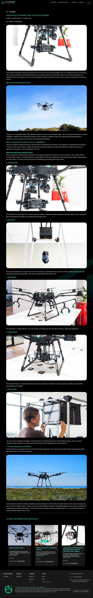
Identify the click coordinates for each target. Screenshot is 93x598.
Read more (19, 555)
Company (81, 2)
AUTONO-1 (6, 576)
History (31, 579)
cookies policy (53, 591)
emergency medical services (20, 139)
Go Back (12, 12)
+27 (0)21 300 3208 (77, 577)
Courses (18, 576)
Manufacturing (63, 2)
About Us (31, 576)
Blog (90, 2)
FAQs (43, 576)
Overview (54, 2)
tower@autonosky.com (77, 573)
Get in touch (69, 508)
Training (74, 2)
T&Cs (43, 579)
